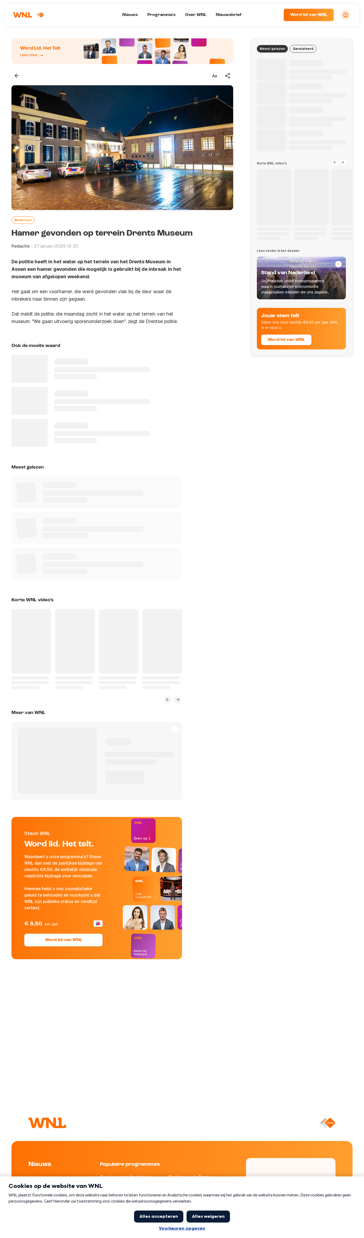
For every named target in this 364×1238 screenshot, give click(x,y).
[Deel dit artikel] (228, 75)
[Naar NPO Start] (327, 1123)
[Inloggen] (345, 15)
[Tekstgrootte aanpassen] (214, 75)
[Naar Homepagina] (28, 15)
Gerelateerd (303, 49)
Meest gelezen (272, 49)
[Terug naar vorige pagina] (16, 75)
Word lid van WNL (308, 15)
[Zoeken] (273, 15)
